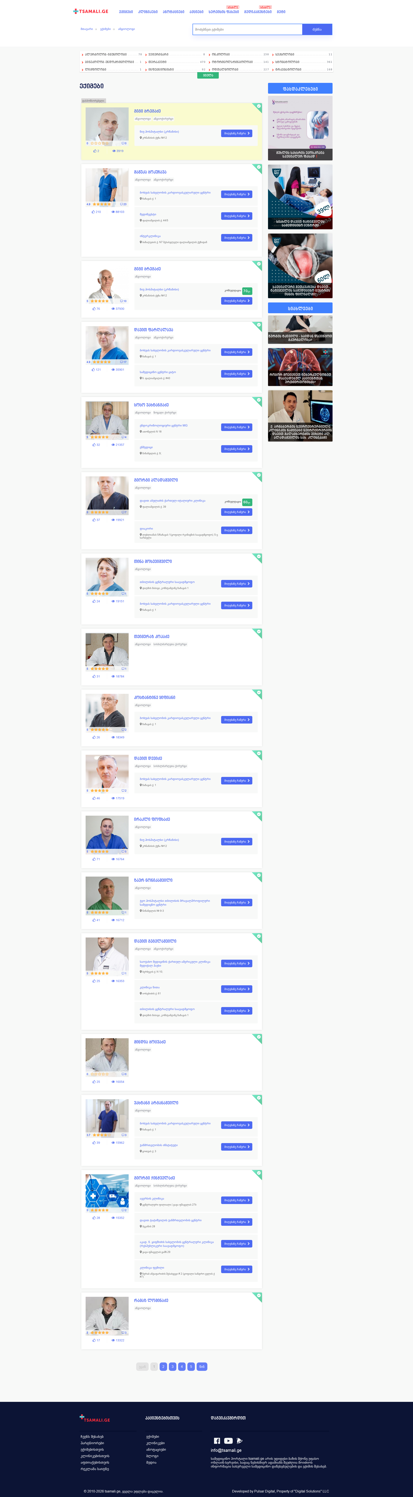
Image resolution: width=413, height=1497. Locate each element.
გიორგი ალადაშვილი (156, 480)
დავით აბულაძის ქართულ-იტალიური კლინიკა (172, 500)
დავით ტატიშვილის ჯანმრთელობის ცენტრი (171, 1220)
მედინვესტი (148, 214)
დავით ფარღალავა (153, 330)
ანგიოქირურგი (163, 118)
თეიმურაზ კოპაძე (151, 637)
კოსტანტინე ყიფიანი (154, 698)
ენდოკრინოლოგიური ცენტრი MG (164, 425)
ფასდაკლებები (300, 89)
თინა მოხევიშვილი (153, 561)
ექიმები (126, 12)
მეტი (281, 12)
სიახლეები (300, 309)
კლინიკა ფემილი (152, 1267)
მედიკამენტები (258, 12)
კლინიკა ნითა (150, 987)
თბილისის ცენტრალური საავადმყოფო (167, 582)
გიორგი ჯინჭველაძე (154, 1178)
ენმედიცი (146, 447)
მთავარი (87, 29)
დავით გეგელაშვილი (155, 941)
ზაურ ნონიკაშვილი (153, 880)
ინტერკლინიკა (150, 236)
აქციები (196, 12)
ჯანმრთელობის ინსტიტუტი (159, 1145)
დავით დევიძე (148, 758)
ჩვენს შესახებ (92, 1437)
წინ (202, 1366)
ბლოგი (152, 1456)
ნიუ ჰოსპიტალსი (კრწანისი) (159, 131)
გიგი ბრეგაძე (147, 111)
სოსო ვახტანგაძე (151, 405)
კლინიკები (148, 12)
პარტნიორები (92, 1443)
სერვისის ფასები (224, 12)
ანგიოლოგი (126, 29)
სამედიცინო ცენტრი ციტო (158, 372)
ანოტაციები (173, 12)
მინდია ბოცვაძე (150, 1042)
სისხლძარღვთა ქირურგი (170, 644)
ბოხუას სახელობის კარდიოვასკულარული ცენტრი (175, 192)
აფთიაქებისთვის (95, 1462)
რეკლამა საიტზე (95, 1469)
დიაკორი (146, 528)
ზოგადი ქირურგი (165, 412)
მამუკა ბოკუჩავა (150, 172)
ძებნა (317, 29)
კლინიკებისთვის (95, 1456)
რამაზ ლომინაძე (151, 1301)
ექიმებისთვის (92, 1449)
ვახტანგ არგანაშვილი (156, 1103)
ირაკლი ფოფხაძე (152, 819)
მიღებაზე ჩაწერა (235, 133)
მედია (151, 1462)
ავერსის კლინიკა (152, 1198)
